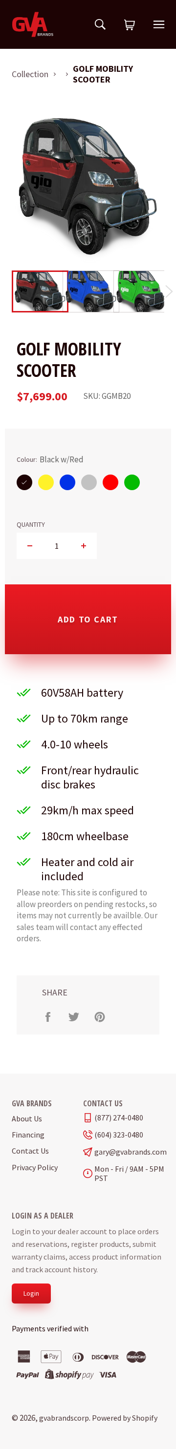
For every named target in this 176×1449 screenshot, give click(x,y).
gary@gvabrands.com (129, 1152)
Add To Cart (88, 619)
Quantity (31, 524)
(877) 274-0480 (118, 1117)
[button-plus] (83, 546)
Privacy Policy (35, 1167)
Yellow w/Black (46, 482)
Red (110, 482)
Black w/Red (24, 482)
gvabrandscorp (64, 1418)
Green (132, 482)
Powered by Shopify (124, 1418)
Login (31, 1293)
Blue (68, 482)
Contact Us (30, 1151)
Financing (28, 1134)
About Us (27, 1118)
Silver (89, 482)
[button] (129, 25)
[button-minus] (30, 546)
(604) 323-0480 (118, 1134)
